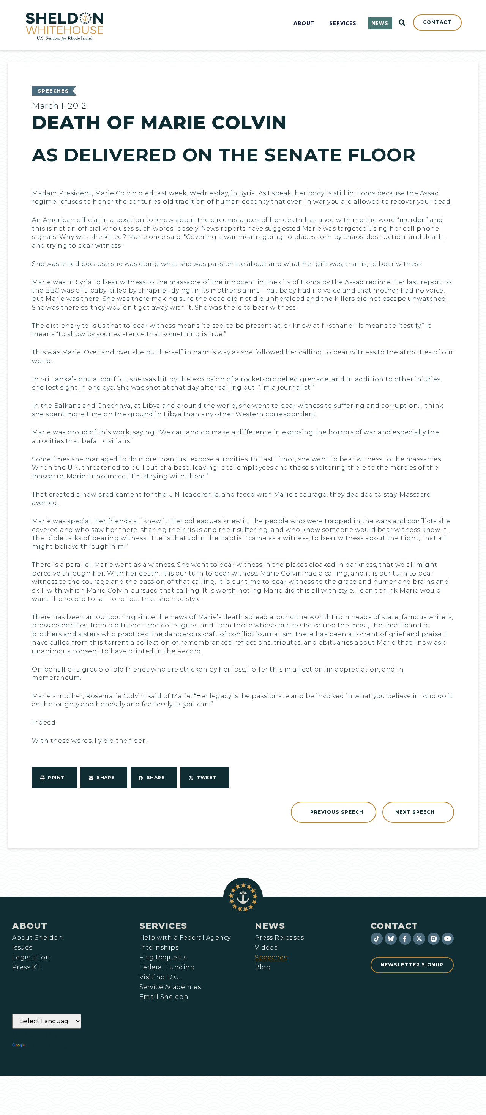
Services (163, 925)
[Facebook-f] (405, 939)
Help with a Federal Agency (184, 937)
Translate (47, 1045)
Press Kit (26, 967)
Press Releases (279, 937)
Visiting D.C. (159, 977)
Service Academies (170, 987)
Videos (266, 947)
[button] (54, 777)
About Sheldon (37, 937)
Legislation (31, 957)
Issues (22, 947)
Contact (394, 925)
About (29, 925)
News (270, 925)
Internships (158, 947)
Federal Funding (167, 967)
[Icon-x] (419, 939)
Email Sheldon (163, 997)
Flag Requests (162, 957)
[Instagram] (434, 939)
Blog (263, 967)
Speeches (53, 91)
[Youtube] (448, 939)
